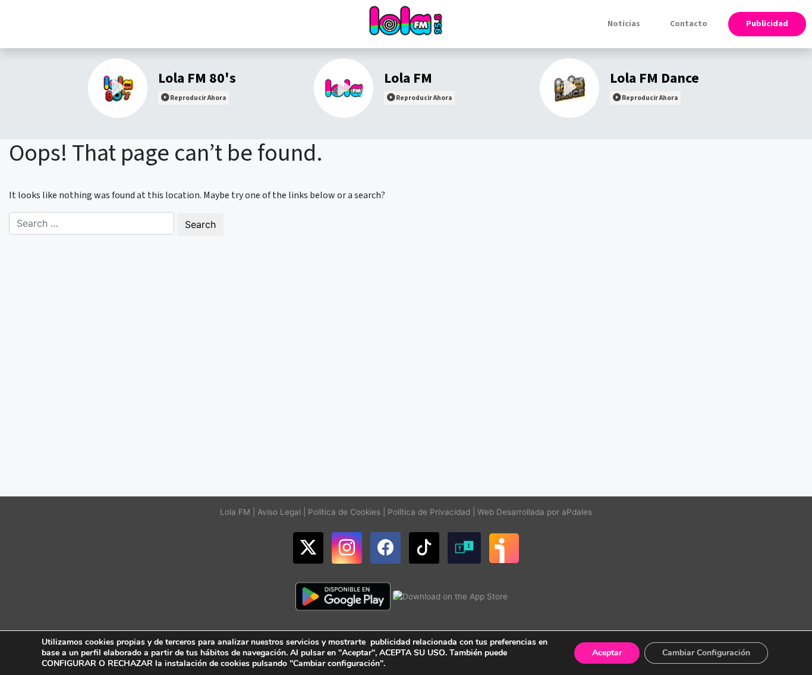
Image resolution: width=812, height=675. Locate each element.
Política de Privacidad (429, 512)
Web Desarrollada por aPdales (534, 512)
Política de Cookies (344, 512)
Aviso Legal (279, 512)
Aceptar (607, 652)
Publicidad (767, 24)
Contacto (688, 24)
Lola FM (235, 512)
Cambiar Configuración (706, 652)
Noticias (624, 24)
